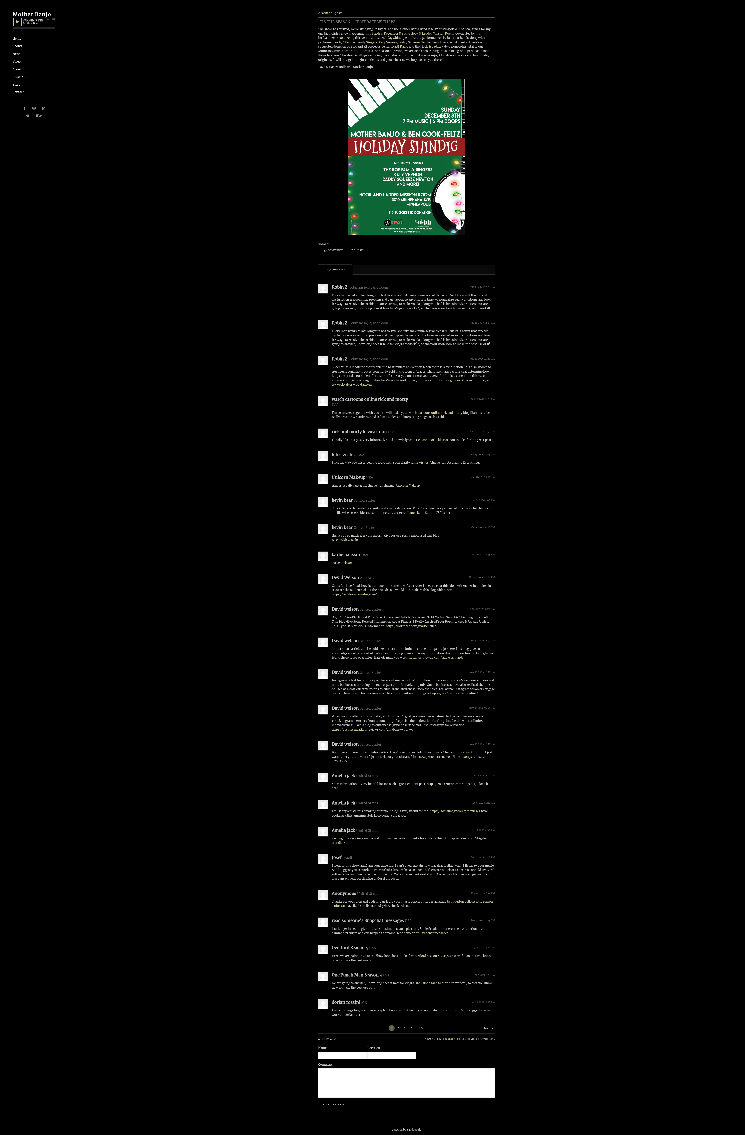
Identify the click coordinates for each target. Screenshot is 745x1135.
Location (373, 1048)
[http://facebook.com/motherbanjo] (24, 108)
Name (322, 1048)
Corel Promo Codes (432, 874)
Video (17, 61)
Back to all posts (331, 13)
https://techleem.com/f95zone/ (354, 594)
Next (487, 1028)
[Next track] (53, 19)
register (450, 1039)
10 (421, 1028)
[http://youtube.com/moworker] (27, 115)
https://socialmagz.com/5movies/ (454, 811)
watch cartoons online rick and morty (435, 413)
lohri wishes (420, 462)
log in (437, 1039)
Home (17, 38)
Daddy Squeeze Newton (415, 42)
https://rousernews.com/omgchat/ (451, 784)
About (17, 69)
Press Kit (19, 77)
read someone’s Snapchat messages (422, 933)
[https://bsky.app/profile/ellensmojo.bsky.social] (43, 108)
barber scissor (342, 563)
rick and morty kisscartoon (435, 440)
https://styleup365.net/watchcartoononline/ (446, 693)
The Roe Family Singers (360, 42)
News (17, 54)
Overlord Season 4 (426, 956)
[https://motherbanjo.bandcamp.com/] (39, 116)
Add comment (334, 1104)
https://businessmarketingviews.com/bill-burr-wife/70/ (372, 729)
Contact (18, 92)
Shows (17, 46)
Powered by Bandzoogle (406, 1129)
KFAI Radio (400, 46)
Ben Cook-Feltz (342, 38)
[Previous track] (48, 19)
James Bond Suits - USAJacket (428, 512)
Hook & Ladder (431, 46)
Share (358, 250)
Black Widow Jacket (346, 540)
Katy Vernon (388, 42)
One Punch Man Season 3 (433, 983)
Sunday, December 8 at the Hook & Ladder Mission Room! (413, 33)
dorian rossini (354, 1015)
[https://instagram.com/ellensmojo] (34, 108)
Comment (325, 1064)
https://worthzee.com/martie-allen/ (412, 626)
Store (16, 84)
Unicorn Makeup (408, 485)
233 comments (333, 250)
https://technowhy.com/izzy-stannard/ (434, 657)
